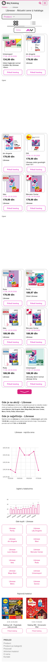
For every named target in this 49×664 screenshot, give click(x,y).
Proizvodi (8, 648)
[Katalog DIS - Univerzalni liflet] (36, 608)
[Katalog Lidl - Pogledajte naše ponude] (12, 608)
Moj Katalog (13, 3)
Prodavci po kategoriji (13, 646)
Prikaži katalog (12, 631)
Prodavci (7, 643)
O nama (7, 654)
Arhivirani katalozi (11, 651)
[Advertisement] (24, 105)
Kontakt (7, 656)
